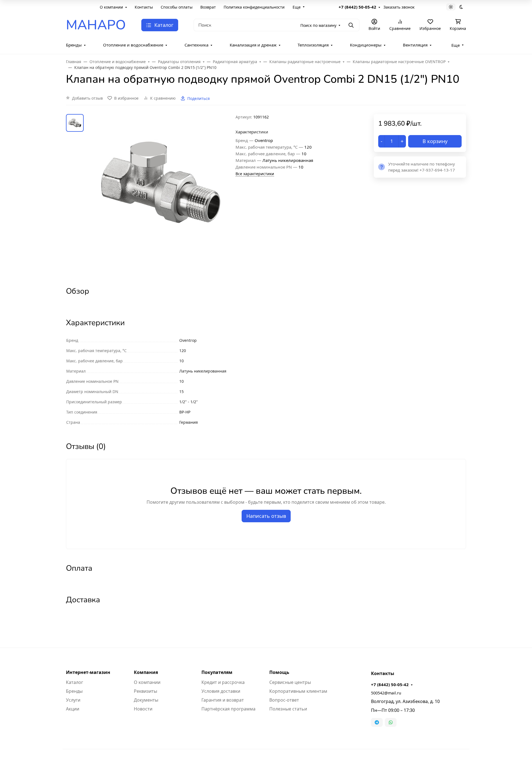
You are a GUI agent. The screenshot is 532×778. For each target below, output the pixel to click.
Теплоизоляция (313, 45)
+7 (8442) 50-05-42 (357, 7)
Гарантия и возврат (222, 700)
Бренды (74, 45)
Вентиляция (415, 45)
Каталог (74, 682)
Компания (146, 672)
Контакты (144, 7)
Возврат (208, 7)
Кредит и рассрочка (223, 682)
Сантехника (196, 45)
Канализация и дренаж (253, 45)
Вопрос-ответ (284, 700)
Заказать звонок (399, 7)
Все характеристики (255, 173)
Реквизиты (145, 691)
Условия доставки (220, 691)
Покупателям (216, 672)
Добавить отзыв (87, 98)
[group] (161, 195)
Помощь (279, 672)
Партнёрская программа (228, 709)
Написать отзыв (266, 516)
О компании (111, 7)
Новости (143, 709)
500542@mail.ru (386, 693)
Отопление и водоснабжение (133, 45)
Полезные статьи (288, 709)
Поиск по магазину (318, 25)
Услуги (73, 700)
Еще (297, 7)
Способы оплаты (177, 7)
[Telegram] (377, 722)
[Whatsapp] (391, 722)
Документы (146, 700)
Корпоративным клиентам (298, 691)
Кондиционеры (366, 45)
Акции (72, 709)
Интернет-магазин (88, 672)
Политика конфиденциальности (254, 7)
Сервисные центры (290, 682)
